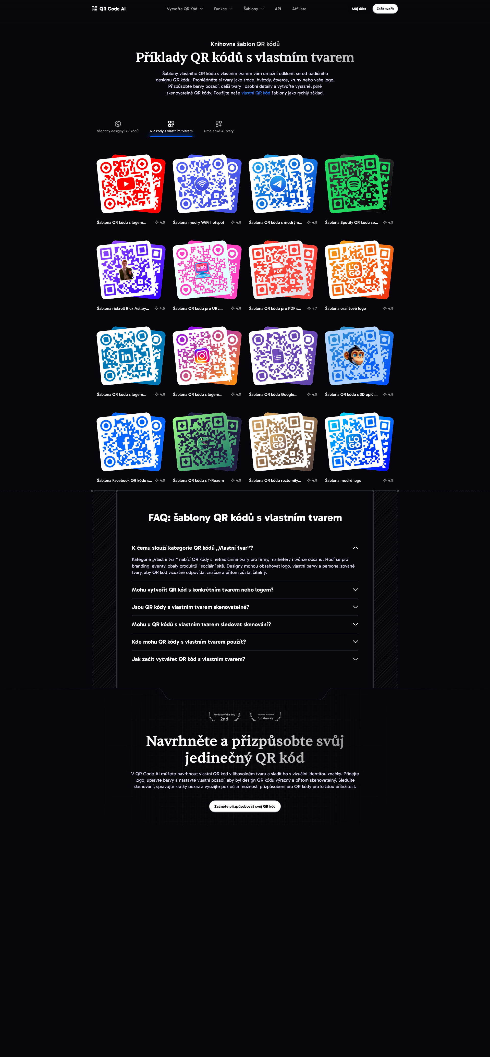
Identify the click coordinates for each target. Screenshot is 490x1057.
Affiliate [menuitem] (299, 8)
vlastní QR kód (255, 93)
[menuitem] (185, 9)
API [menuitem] (278, 8)
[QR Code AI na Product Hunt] (224, 717)
